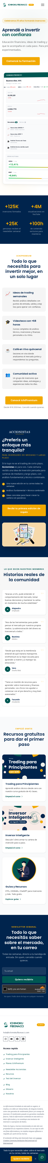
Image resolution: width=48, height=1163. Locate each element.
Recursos (10, 1074)
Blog (8, 1084)
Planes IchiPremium (15, 1063)
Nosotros (10, 1093)
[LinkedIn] (23, 1039)
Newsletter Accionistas (16, 1069)
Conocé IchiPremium (24, 400)
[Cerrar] (35, 1159)
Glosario (9, 1089)
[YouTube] (11, 1039)
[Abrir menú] (42, 4)
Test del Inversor (13, 1078)
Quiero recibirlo (24, 979)
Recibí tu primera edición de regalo (24, 510)
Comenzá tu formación (20, 61)
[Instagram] (5, 1039)
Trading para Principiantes (18, 1054)
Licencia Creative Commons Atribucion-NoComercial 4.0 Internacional (22, 1140)
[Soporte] (42, 1157)
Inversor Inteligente (15, 1058)
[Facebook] (17, 1039)
